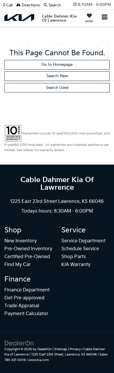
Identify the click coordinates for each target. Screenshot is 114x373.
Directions (30, 5)
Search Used (57, 87)
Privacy (75, 349)
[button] (9, 5)
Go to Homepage (57, 64)
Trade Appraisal (21, 306)
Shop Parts (73, 257)
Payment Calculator (26, 314)
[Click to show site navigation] (105, 18)
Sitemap (60, 349)
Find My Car (17, 264)
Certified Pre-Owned (27, 257)
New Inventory (20, 241)
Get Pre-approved (24, 298)
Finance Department (27, 290)
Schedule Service (80, 249)
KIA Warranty (76, 264)
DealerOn (44, 349)
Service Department (83, 241)
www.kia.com (38, 360)
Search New (57, 76)
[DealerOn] (19, 343)
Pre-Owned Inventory (28, 249)
